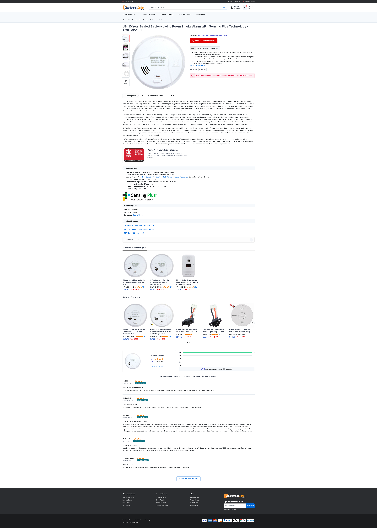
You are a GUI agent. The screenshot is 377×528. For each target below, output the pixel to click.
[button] (158, 62)
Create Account (161, 497)
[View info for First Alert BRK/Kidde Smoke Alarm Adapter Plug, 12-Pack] (215, 315)
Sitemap (147, 520)
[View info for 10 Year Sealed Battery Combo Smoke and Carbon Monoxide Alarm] (135, 265)
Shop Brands (200, 15)
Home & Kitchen (149, 15)
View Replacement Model (205, 41)
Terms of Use (138, 520)
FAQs (172, 96)
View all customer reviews (189, 479)
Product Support (128, 500)
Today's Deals (129, 1)
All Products (194, 503)
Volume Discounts (128, 497)
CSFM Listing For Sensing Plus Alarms (140, 229)
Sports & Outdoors (184, 15)
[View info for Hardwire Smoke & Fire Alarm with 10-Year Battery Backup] (241, 315)
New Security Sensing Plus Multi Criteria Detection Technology (165, 177)
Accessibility (194, 505)
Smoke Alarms (161, 20)
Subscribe (250, 505)
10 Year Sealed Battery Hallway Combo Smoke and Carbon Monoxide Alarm (161, 282)
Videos (195, 69)
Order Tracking (250, 1)
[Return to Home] (123, 20)
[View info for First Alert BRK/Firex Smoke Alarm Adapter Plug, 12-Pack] (188, 315)
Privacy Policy (127, 520)
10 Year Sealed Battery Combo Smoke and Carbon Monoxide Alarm (134, 282)
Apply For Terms (161, 503)
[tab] (131, 95)
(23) (169, 337)
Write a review (158, 366)
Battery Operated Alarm (152, 96)
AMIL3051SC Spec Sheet (135, 233)
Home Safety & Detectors (147, 20)
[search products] (224, 7)
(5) (193, 334)
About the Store (195, 497)
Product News (194, 500)
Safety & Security (166, 15)
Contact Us (126, 505)
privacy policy (233, 509)
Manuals (203, 69)
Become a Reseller (162, 505)
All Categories (130, 15)
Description (131, 96)
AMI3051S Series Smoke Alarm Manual (140, 225)
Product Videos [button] (133, 240)
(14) (170, 287)
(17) (143, 287)
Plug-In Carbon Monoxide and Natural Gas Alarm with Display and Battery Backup (187, 282)
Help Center (126, 503)
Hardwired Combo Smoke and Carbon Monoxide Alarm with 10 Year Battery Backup (161, 332)
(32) (195, 287)
